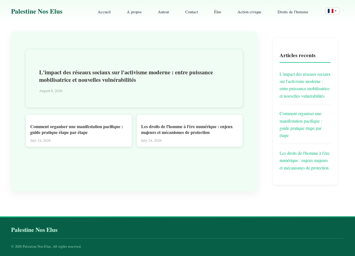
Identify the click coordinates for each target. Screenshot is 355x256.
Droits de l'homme (293, 11)
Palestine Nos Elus (36, 11)
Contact (191, 11)
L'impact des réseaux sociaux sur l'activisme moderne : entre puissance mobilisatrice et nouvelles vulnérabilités (126, 76)
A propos (134, 11)
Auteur (163, 11)
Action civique (249, 11)
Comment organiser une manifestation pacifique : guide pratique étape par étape (76, 129)
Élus (217, 11)
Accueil (104, 11)
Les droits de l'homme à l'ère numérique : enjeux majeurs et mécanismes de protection (187, 129)
